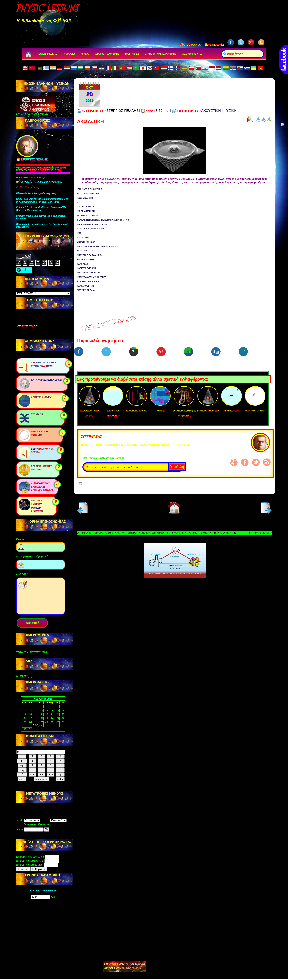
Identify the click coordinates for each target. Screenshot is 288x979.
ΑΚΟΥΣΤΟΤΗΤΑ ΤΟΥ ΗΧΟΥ (89, 255)
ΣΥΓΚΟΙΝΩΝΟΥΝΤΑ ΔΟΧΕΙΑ (42, 450)
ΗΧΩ (79, 233)
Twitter (256, 462)
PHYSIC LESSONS (47, 8)
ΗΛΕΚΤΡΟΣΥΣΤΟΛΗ (86, 268)
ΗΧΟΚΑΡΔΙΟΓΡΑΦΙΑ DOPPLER (91, 277)
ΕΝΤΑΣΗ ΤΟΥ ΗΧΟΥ (86, 242)
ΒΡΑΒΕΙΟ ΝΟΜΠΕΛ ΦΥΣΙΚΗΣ (160, 53)
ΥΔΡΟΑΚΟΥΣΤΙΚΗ (85, 286)
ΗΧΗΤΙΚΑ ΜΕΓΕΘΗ (86, 211)
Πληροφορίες (190, 44)
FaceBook (245, 462)
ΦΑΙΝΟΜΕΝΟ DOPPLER (88, 273)
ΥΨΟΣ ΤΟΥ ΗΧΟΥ (85, 251)
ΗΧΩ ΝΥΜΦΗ (83, 237)
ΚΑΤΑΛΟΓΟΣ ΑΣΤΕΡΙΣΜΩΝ (46, 379)
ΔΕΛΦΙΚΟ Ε (37, 414)
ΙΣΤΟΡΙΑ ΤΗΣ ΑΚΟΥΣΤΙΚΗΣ (89, 189)
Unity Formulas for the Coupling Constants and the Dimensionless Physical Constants (42, 200)
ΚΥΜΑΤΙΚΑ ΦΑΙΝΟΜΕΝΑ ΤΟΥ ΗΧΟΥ (94, 229)
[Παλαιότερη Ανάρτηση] (265, 512)
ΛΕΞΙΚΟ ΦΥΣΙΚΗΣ (192, 53)
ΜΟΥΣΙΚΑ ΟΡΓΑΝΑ (86, 290)
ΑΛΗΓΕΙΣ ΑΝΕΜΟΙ (41, 396)
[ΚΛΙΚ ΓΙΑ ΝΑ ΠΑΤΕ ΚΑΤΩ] (282, 125)
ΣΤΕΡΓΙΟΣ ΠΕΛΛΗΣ (34, 159)
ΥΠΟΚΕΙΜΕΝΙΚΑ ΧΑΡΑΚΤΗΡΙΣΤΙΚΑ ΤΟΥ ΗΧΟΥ (99, 246)
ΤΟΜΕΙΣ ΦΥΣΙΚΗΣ (47, 53)
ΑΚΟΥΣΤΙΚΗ (211, 111)
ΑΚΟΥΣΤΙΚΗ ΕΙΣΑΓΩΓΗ (88, 194)
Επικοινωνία (214, 44)
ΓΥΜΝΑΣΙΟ (69, 53)
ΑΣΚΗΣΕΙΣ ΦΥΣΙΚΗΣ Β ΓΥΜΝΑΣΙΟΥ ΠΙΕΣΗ (43, 364)
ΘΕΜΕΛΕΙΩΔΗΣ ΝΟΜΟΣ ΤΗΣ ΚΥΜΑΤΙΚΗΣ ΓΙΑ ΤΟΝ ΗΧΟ (103, 220)
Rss (267, 462)
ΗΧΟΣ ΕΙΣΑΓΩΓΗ (85, 198)
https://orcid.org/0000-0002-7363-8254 (41, 182)
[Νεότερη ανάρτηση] (83, 512)
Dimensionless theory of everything (36, 193)
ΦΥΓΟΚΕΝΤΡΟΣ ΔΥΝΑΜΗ (39, 433)
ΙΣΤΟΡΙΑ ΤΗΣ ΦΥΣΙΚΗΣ (107, 53)
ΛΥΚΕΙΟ (85, 53)
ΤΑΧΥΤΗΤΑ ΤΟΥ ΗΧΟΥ (87, 215)
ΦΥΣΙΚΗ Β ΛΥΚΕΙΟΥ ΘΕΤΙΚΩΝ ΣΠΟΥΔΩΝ (37, 505)
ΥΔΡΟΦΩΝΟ (83, 264)
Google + (234, 462)
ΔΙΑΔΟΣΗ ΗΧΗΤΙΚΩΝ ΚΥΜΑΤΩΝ (92, 224)
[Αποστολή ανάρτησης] (79, 483)
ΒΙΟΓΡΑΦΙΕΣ (132, 53)
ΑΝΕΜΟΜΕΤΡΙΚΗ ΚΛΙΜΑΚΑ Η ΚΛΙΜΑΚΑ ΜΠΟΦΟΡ (42, 486)
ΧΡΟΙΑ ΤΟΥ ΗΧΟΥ (85, 259)
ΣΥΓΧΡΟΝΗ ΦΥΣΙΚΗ (28, 325)
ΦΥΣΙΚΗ (230, 111)
